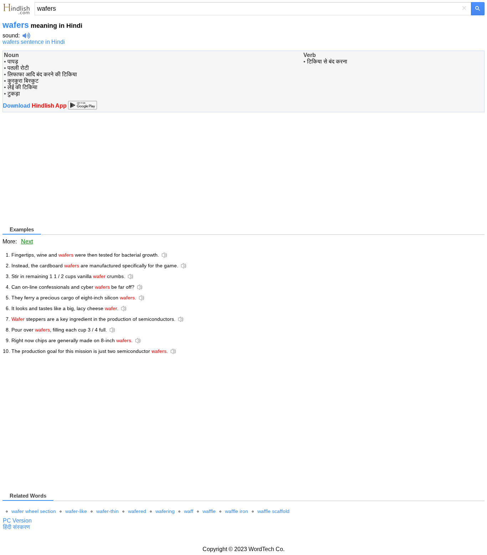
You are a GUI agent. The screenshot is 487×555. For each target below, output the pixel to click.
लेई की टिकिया (22, 87)
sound (10, 35)
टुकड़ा (13, 94)
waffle (209, 511)
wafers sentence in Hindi (33, 42)
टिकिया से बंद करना (327, 61)
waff (188, 511)
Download (35, 106)
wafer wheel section (33, 511)
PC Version (17, 521)
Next (27, 241)
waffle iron (236, 511)
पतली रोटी (18, 68)
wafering (165, 511)
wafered (137, 511)
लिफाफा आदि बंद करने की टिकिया (42, 74)
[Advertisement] (62, 175)
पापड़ (12, 61)
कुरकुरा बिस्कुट (23, 81)
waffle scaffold (273, 511)
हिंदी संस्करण (16, 527)
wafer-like (76, 511)
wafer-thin (107, 511)
